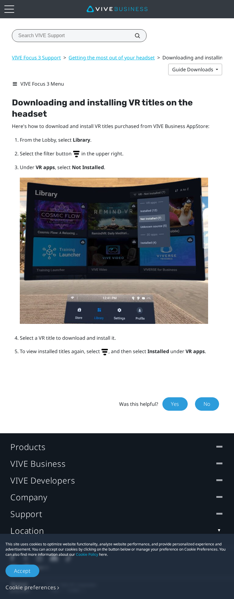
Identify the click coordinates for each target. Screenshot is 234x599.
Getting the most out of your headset (112, 57)
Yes (175, 403)
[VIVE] (117, 9)
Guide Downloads (193, 69)
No (207, 403)
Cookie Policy (87, 554)
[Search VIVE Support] (134, 36)
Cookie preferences (30, 587)
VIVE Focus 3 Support (36, 57)
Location (27, 530)
